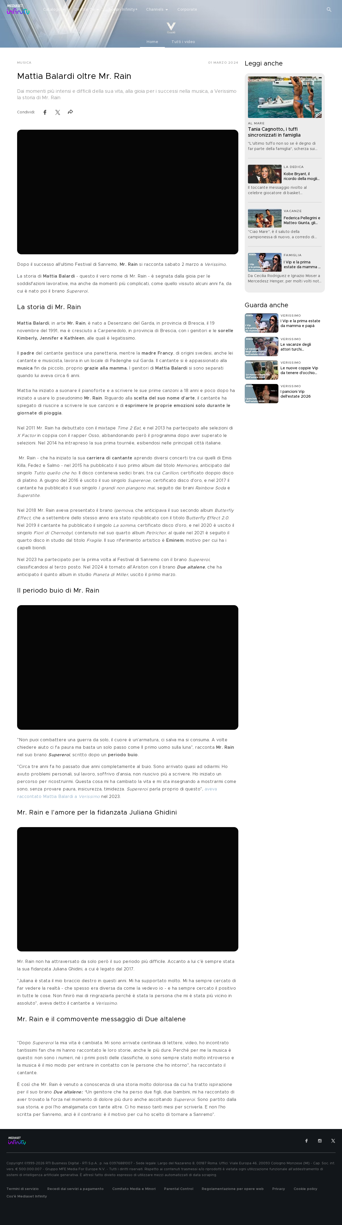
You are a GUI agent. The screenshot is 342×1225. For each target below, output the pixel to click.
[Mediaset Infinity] (18, 9)
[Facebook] (306, 1140)
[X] (333, 1140)
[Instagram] (319, 1140)
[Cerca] (329, 9)
